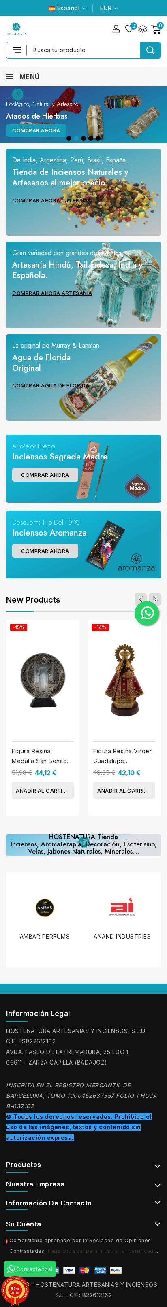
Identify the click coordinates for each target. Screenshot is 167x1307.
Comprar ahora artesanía (52, 293)
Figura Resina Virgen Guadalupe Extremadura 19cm (123, 761)
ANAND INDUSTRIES (51, 936)
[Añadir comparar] (70, 633)
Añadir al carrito (43, 790)
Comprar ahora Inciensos (51, 200)
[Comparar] (142, 29)
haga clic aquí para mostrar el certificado (102, 1251)
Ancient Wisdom (129, 911)
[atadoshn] (83, 114)
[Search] (150, 50)
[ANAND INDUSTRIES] (51, 907)
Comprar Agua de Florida (51, 385)
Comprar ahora (36, 130)
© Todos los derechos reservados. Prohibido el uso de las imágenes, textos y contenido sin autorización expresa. (79, 1127)
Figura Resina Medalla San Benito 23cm (39, 761)
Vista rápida (70, 649)
